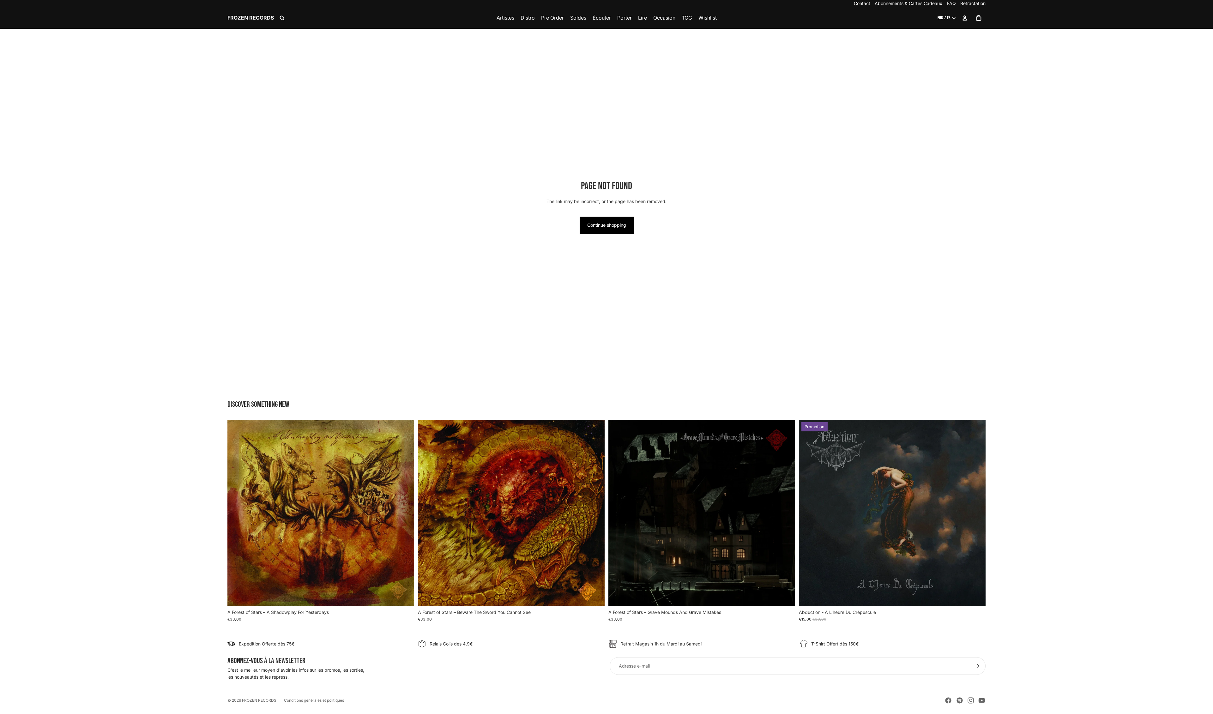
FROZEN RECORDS (259, 700)
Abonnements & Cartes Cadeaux (908, 3)
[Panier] (979, 18)
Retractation (973, 3)
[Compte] (965, 18)
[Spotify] (959, 700)
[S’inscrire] (977, 666)
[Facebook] (948, 700)
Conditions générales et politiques (314, 700)
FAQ (951, 3)
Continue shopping (606, 225)
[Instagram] (971, 700)
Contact (862, 3)
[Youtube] (982, 700)
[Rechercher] (282, 18)
